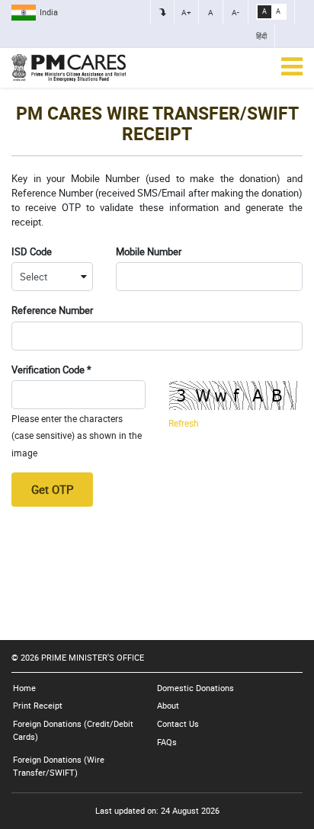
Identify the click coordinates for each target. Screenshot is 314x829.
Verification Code (51, 369)
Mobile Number (148, 251)
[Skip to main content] (162, 12)
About (168, 705)
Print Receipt (37, 705)
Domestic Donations (195, 687)
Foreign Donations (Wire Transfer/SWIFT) (58, 766)
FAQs (167, 741)
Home (24, 687)
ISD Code (31, 251)
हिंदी (261, 35)
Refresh (183, 423)
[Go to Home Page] (68, 67)
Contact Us (178, 723)
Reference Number (52, 310)
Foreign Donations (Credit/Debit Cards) (73, 730)
